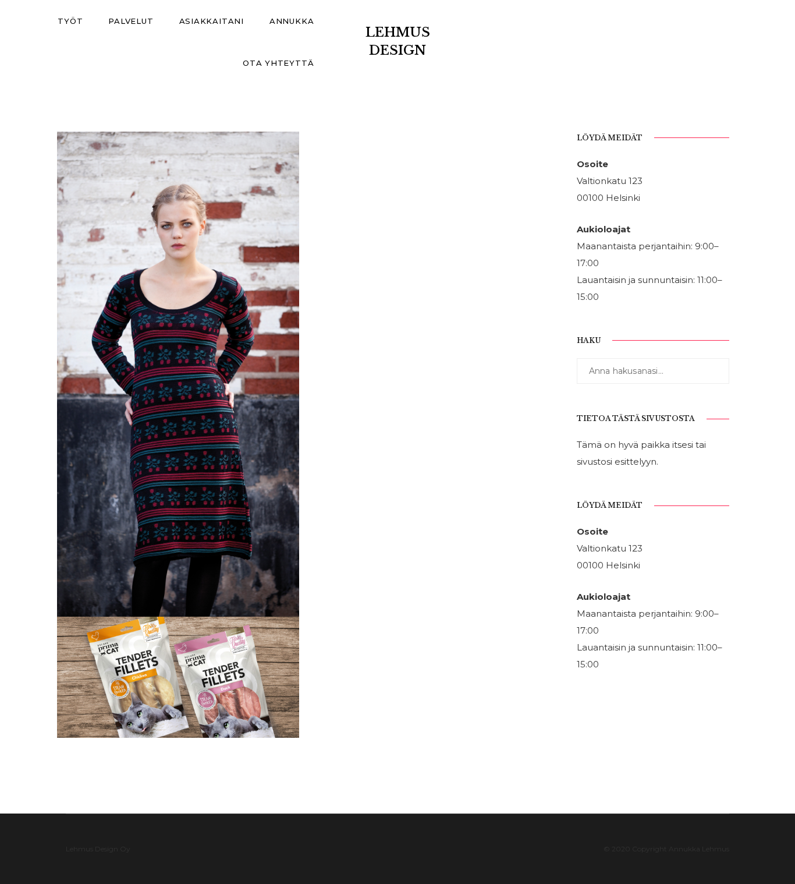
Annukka (291, 21)
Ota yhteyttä (278, 63)
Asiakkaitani (211, 21)
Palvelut (130, 21)
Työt (70, 21)
